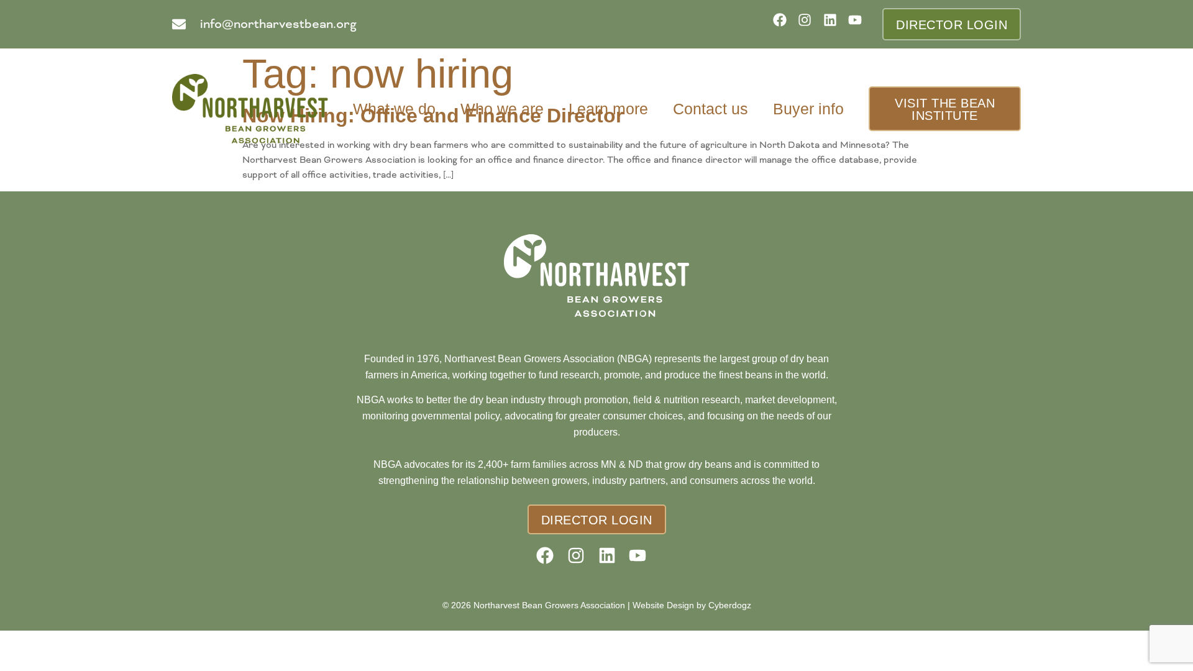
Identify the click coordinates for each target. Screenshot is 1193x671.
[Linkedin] (834, 24)
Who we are (502, 108)
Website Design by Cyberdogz (692, 605)
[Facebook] (784, 24)
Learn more (608, 108)
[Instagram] (809, 24)
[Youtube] (859, 24)
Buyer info (808, 108)
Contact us (710, 108)
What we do (394, 108)
